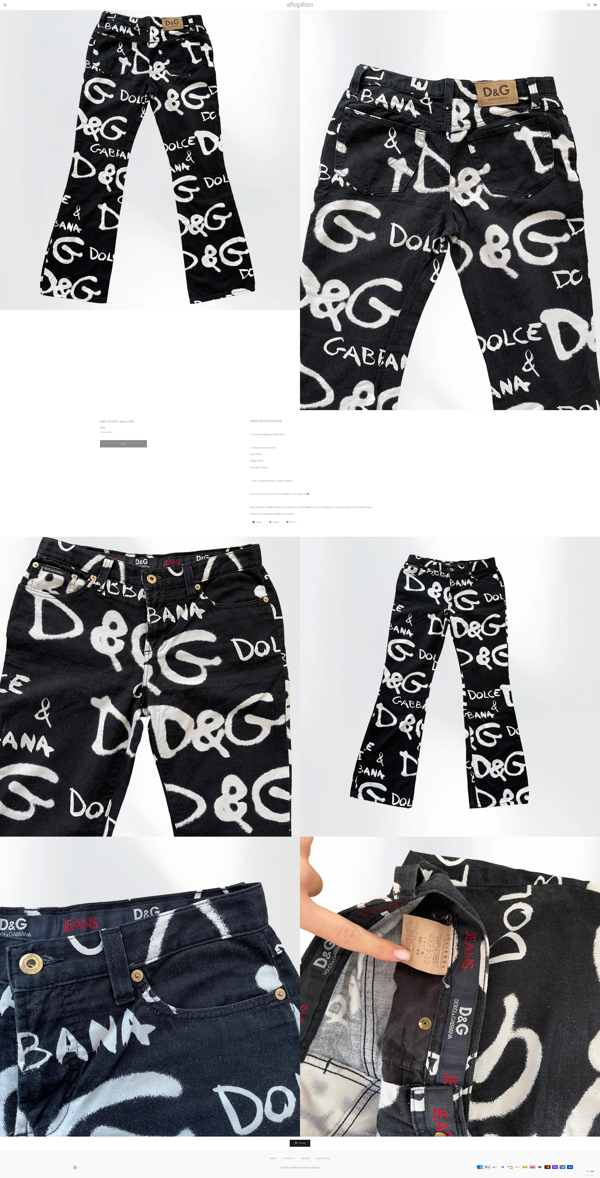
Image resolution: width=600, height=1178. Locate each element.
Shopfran (293, 1167)
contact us (288, 1158)
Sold (123, 443)
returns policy (323, 1158)
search (273, 1158)
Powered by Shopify (309, 1167)
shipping (305, 1158)
